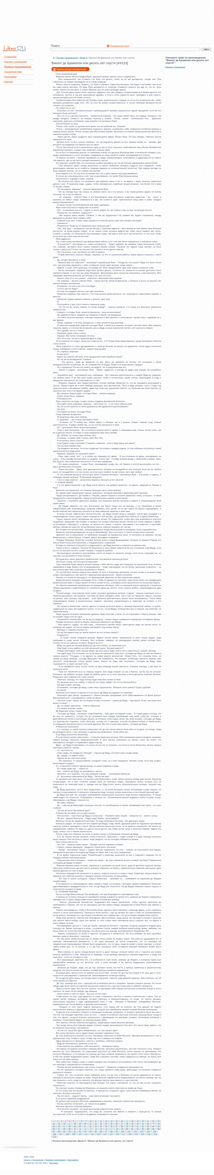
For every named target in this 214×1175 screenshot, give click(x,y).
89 (64, 1131)
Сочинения (10, 57)
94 (90, 1131)
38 (127, 1123)
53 (96, 1126)
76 (106, 1129)
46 (59, 1126)
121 (149, 1134)
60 (132, 1126)
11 (96, 1121)
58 (122, 1126)
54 (101, 1126)
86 (159, 1129)
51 (85, 1126)
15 (116, 1121)
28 (75, 1123)
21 (148, 1121)
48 (69, 1126)
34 (106, 1123)
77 (111, 1129)
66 (54, 1129)
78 (117, 1129)
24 (54, 1123)
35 (111, 1123)
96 (101, 1131)
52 (90, 1126)
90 (69, 1131)
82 (138, 1129)
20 (143, 1121)
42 (148, 1123)
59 (127, 1126)
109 (73, 1134)
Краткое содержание (175, 67)
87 (54, 1131)
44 (159, 1123)
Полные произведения (17, 67)
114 (105, 1134)
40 (138, 1123)
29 (80, 1123)
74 (96, 1129)
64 (153, 1126)
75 (101, 1129)
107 (61, 1134)
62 (143, 1126)
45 (54, 1126)
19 (137, 1121)
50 (80, 1126)
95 (96, 1131)
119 (136, 1134)
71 (80, 1129)
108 (67, 1134)
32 (96, 1123)
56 (111, 1126)
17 (127, 1121)
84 (148, 1129)
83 (143, 1129)
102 (135, 1131)
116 (117, 1134)
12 (101, 1121)
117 (123, 1134)
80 (127, 1129)
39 (132, 1123)
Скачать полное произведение (71, 69)
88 (59, 1131)
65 (159, 1126)
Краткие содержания (15, 62)
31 (90, 1123)
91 (75, 1131)
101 (129, 1131)
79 (122, 1129)
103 (142, 1131)
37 (122, 1123)
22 (153, 1121)
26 (64, 1123)
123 (54, 1136)
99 (117, 1131)
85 (153, 1129)
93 (85, 1131)
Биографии (10, 77)
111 (86, 1134)
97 (106, 1131)
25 (59, 1123)
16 (122, 1121)
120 (142, 1134)
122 (155, 1134)
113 (98, 1134)
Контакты (53, 1163)
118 (130, 1134)
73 (90, 1129)
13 (106, 1121)
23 (158, 1121)
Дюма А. (84, 58)
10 (90, 1121)
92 (80, 1131)
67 (59, 1129)
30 (85, 1123)
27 (69, 1123)
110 (80, 1134)
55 (106, 1126)
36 (117, 1123)
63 (148, 1126)
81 (132, 1129)
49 (75, 1126)
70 (75, 1129)
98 (111, 1131)
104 (148, 1131)
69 (69, 1129)
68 (64, 1129)
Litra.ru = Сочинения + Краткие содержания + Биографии (51, 1160)
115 (111, 1134)
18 (132, 1121)
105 (154, 1131)
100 (122, 1131)
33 (101, 1123)
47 (64, 1126)
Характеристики (13, 72)
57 (117, 1126)
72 (85, 1129)
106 (54, 1134)
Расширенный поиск (119, 46)
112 (92, 1134)
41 (143, 1123)
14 (111, 1121)
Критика (8, 81)
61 (138, 1126)
